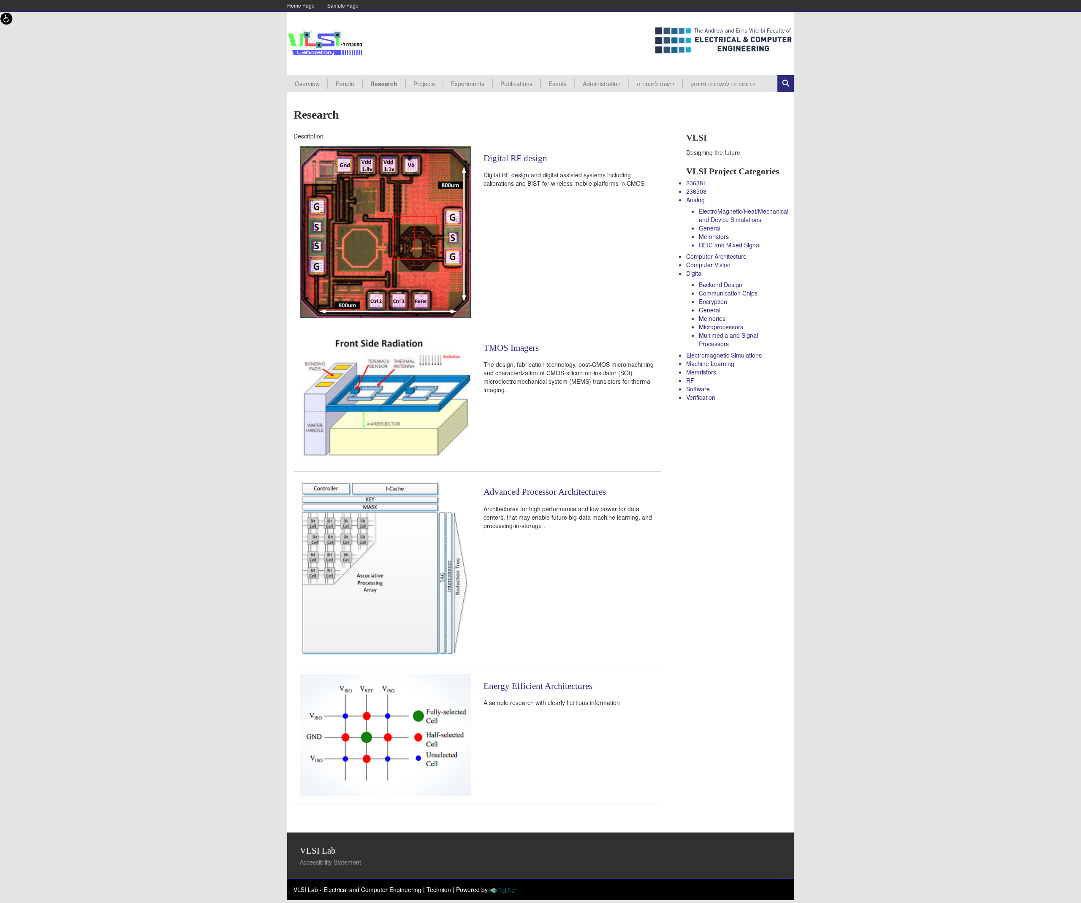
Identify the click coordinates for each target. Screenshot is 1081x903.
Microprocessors (721, 327)
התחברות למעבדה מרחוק (722, 83)
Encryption (713, 301)
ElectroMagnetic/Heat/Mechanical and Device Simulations (743, 215)
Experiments (467, 83)
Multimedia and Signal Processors (728, 339)
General (709, 228)
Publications (516, 83)
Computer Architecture (716, 256)
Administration (602, 83)
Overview (307, 83)
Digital (694, 273)
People (345, 83)
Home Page (301, 5)
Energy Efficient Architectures (537, 686)
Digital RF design (515, 158)
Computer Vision (708, 264)
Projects (424, 83)
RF (690, 380)
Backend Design (720, 284)
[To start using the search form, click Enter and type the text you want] (785, 83)
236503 (696, 191)
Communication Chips (728, 293)
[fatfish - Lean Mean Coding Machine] (503, 889)
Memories (712, 318)
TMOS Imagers (511, 348)
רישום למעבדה (655, 83)
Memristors (714, 236)
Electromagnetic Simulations (724, 355)
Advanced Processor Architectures (544, 492)
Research (383, 83)
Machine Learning (710, 363)
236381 (696, 183)
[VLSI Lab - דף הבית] (325, 42)
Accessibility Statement (330, 862)
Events (558, 83)
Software (698, 389)
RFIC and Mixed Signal (730, 245)
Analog (695, 199)
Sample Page (343, 5)
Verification (700, 397)
